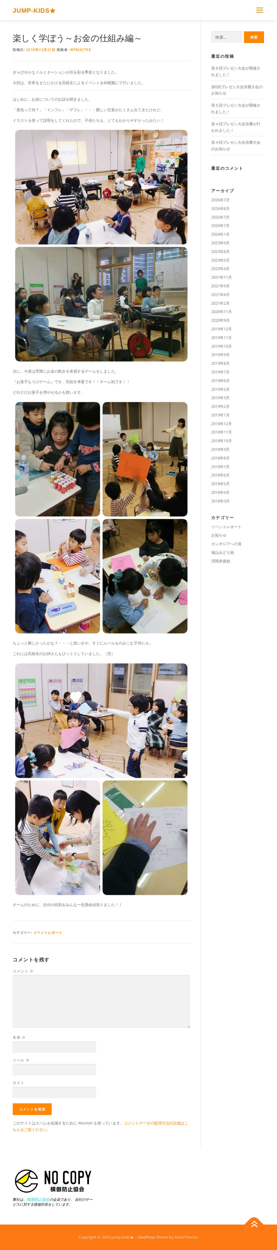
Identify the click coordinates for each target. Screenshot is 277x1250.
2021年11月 (221, 277)
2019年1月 (220, 414)
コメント (23, 971)
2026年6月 (220, 208)
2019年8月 (220, 363)
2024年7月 (220, 225)
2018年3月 (220, 501)
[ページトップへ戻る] (254, 1224)
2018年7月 (220, 466)
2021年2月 (220, 303)
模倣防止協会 (38, 1199)
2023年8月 (220, 251)
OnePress (146, 1237)
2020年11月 (221, 311)
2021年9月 (220, 285)
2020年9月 (220, 320)
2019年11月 (221, 337)
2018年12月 (221, 423)
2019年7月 (220, 371)
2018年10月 (221, 440)
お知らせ (218, 535)
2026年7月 (220, 199)
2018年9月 (220, 449)
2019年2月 (220, 406)
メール (21, 1060)
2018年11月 (221, 432)
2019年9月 (220, 354)
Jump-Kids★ (34, 10)
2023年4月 (220, 268)
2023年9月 (220, 242)
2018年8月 (220, 457)
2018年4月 (220, 492)
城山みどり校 (222, 552)
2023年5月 (220, 260)
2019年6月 (220, 380)
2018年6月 (220, 475)
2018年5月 (220, 483)
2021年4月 (220, 294)
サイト (19, 1082)
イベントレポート (48, 932)
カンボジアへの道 (226, 543)
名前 (19, 1037)
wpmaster (80, 49)
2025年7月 (220, 217)
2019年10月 (221, 346)
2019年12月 (221, 328)
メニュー (259, 10)
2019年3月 (220, 397)
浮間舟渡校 (220, 561)
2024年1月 (220, 234)
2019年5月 (220, 389)
